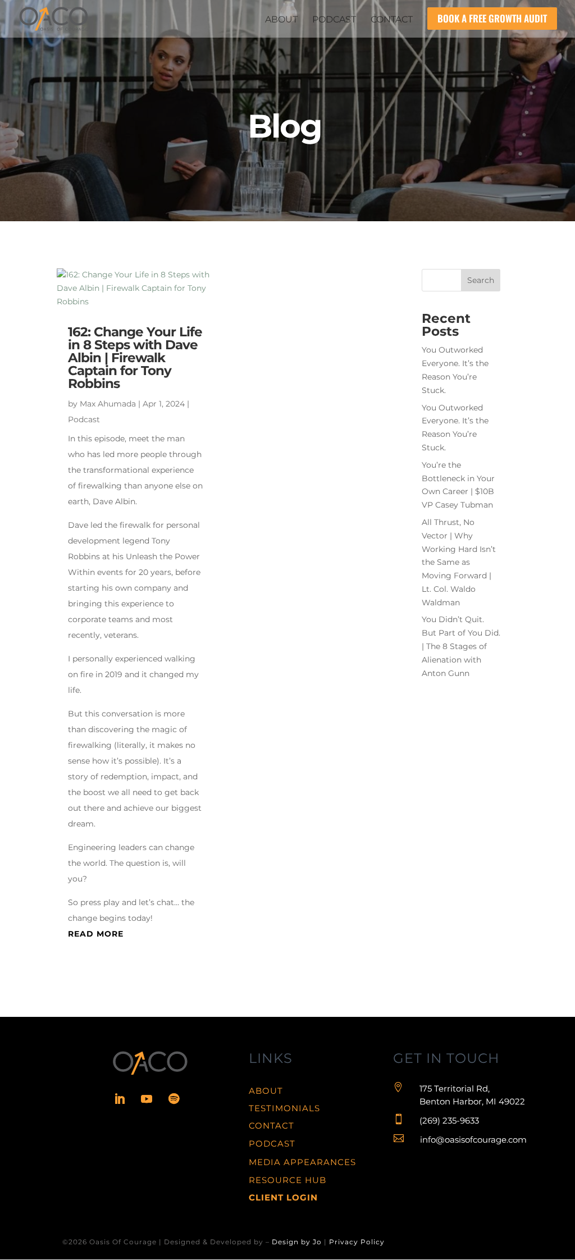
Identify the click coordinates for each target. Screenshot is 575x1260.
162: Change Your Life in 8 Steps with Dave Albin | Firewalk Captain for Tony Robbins (135, 357)
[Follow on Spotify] (173, 1099)
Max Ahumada (108, 404)
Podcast (84, 419)
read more (96, 934)
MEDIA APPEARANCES (302, 1162)
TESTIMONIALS (284, 1108)
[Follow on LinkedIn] (119, 1099)
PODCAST (272, 1143)
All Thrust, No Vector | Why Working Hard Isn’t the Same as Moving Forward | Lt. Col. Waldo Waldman (459, 562)
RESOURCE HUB (287, 1180)
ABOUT (266, 1090)
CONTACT (271, 1125)
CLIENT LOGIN (283, 1197)
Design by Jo (297, 1242)
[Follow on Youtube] (146, 1099)
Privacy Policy (357, 1242)
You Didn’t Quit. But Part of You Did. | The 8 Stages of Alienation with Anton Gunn (461, 646)
